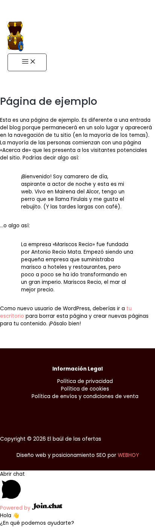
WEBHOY (128, 455)
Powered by (16, 508)
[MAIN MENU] (27, 62)
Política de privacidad (85, 381)
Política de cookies (85, 388)
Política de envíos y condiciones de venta (85, 396)
